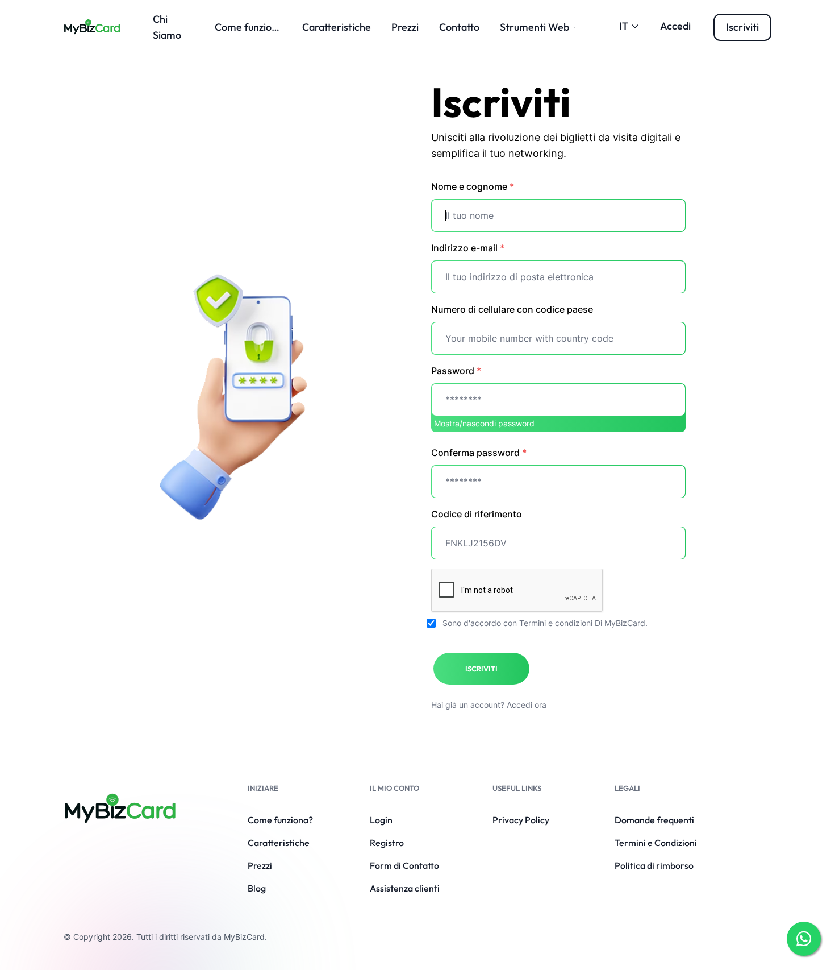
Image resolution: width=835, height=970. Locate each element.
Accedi (675, 25)
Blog (257, 888)
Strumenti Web (534, 27)
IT (623, 25)
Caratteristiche (336, 27)
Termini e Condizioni (656, 842)
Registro (387, 842)
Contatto (459, 27)
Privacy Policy (520, 820)
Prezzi (405, 27)
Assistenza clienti (405, 888)
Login (381, 820)
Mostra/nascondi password (484, 423)
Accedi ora (526, 705)
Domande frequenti (654, 820)
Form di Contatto (404, 865)
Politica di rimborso (654, 865)
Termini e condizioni (555, 623)
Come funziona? (251, 27)
